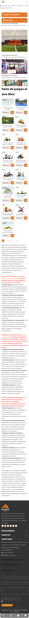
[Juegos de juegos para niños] (21, 192)
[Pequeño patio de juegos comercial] (8, 120)
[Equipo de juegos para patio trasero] (21, 157)
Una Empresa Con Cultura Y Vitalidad (10, 53)
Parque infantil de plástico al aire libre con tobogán (7, 143)
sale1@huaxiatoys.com (9, 555)
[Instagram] (11, 526)
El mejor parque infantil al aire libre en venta (8, 161)
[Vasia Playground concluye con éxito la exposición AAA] (14, 72)
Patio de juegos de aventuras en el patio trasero (21, 126)
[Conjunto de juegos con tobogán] (8, 174)
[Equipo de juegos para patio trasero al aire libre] (8, 209)
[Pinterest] (13, 526)
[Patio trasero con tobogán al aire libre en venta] (21, 139)
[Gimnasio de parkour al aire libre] (8, 227)
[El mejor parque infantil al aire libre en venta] (8, 157)
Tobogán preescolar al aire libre (21, 214)
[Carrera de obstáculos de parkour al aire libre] (8, 192)
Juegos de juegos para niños (21, 196)
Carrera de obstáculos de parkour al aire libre (7, 196)
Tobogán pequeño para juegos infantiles (21, 178)
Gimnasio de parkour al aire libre (7, 231)
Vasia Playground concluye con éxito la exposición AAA (10, 74)
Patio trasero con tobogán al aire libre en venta (21, 143)
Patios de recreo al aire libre (10, 278)
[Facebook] (3, 526)
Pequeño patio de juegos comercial (8, 126)
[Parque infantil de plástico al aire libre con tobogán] (8, 139)
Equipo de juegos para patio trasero (21, 161)
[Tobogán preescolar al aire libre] (21, 209)
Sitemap (16, 612)
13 (16, 240)
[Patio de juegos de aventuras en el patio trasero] (21, 122)
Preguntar (6, 112)
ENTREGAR (7, 605)
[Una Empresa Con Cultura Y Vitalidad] (14, 51)
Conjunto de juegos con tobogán (7, 178)
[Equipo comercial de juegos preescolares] (21, 102)
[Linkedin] (5, 526)
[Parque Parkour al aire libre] (8, 104)
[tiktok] (16, 526)
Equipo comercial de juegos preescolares (21, 108)
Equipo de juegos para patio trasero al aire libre (8, 214)
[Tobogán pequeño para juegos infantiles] (21, 174)
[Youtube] (8, 526)
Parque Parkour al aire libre (8, 108)
